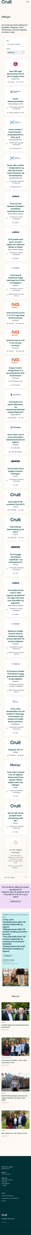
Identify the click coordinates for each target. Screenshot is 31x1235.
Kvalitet (4, 1201)
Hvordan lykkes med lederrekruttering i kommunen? (15, 1026)
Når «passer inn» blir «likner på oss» (14, 1133)
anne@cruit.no (6, 963)
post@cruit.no (5, 1168)
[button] (27, 2)
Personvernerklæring (7, 1195)
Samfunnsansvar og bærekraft (10, 1198)
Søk (7, 40)
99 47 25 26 (14, 963)
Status (8, 49)
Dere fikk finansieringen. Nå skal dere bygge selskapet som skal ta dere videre (15, 1098)
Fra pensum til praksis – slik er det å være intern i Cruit (14, 1061)
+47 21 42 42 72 (6, 1174)
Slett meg (4, 1222)
